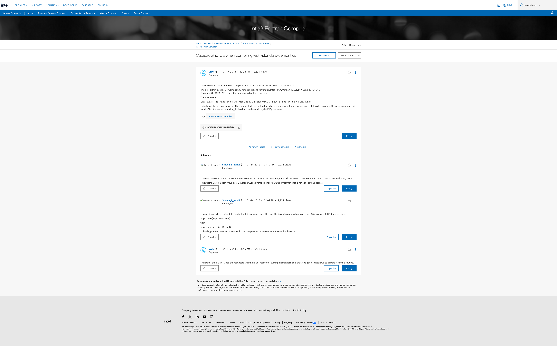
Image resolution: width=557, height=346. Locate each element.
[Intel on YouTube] (204, 317)
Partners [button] (87, 5)
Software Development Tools (256, 43)
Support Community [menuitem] (11, 13)
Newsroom (225, 310)
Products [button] (21, 5)
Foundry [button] (103, 5)
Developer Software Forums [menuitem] (51, 12)
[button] (355, 72)
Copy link (331, 188)
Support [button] (36, 5)
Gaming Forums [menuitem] (107, 12)
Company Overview (192, 310)
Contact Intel (210, 310)
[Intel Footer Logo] (167, 320)
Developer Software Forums (227, 43)
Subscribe (324, 55)
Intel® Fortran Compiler (206, 46)
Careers (248, 310)
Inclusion (286, 310)
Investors (237, 310)
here (280, 281)
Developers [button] (70, 5)
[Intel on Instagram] (211, 317)
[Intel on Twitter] (190, 317)
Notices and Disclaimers (233, 328)
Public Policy (299, 310)
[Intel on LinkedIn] (197, 317)
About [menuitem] (30, 12)
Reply (349, 136)
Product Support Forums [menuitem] (82, 12)
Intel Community (203, 43)
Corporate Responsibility (267, 310)
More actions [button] (347, 55)
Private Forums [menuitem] (141, 12)
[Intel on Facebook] (182, 317)
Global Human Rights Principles (360, 328)
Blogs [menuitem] (124, 12)
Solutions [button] (52, 5)
